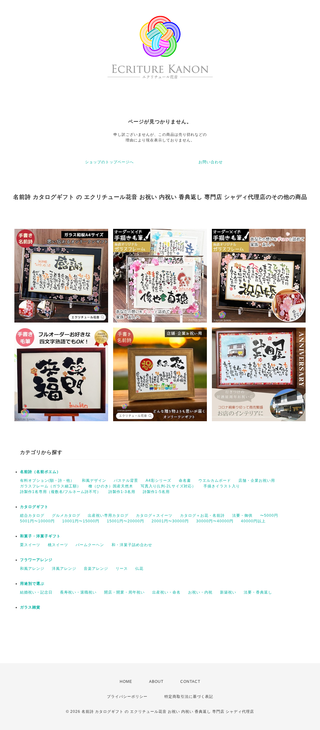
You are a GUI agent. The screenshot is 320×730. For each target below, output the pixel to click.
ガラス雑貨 (30, 607)
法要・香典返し (258, 592)
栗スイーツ (30, 545)
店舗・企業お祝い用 (256, 480)
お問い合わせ (210, 162)
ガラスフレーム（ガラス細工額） (50, 486)
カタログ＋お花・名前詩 (202, 515)
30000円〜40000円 (214, 521)
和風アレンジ (32, 568)
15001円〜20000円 (125, 521)
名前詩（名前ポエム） (40, 472)
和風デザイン (94, 480)
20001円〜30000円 (170, 521)
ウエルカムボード (214, 480)
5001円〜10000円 (37, 521)
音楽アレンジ (96, 568)
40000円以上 (253, 521)
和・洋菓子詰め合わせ (132, 545)
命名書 (185, 480)
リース (122, 568)
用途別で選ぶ (32, 583)
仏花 (139, 568)
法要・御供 (242, 515)
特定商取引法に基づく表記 (188, 696)
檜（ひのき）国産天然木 (110, 486)
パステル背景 (126, 480)
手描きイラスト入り (221, 486)
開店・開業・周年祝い (124, 592)
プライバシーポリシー (127, 696)
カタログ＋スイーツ (154, 515)
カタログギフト (34, 507)
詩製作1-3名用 (121, 492)
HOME (126, 681)
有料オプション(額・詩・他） (47, 480)
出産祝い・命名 (166, 592)
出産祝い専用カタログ (108, 515)
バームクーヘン (90, 545)
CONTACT (190, 681)
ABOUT (156, 681)
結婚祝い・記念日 (36, 592)
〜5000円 (269, 515)
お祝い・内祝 (200, 592)
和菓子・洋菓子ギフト (40, 536)
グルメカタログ (66, 515)
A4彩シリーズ (158, 480)
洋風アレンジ (64, 568)
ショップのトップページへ (109, 162)
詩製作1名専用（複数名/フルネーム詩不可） (60, 492)
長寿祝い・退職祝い (78, 592)
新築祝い (228, 592)
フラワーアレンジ (36, 560)
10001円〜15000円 (80, 521)
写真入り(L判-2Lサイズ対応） (168, 486)
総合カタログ (32, 515)
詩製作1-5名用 (156, 492)
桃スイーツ (58, 545)
